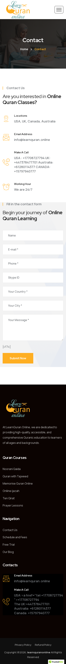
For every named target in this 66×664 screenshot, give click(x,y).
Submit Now (18, 358)
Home (24, 49)
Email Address (23, 134)
